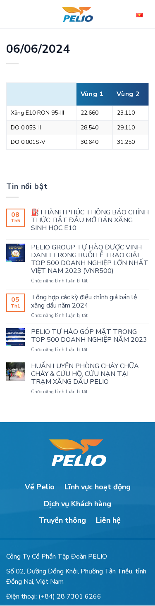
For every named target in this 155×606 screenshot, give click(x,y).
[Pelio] (77, 14)
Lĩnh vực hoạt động (97, 487)
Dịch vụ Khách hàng (77, 504)
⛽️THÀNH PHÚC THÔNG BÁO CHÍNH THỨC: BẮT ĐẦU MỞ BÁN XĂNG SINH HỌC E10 (90, 221)
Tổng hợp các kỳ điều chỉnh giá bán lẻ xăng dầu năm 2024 (84, 301)
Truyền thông (62, 520)
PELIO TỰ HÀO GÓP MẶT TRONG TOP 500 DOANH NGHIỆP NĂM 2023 (89, 336)
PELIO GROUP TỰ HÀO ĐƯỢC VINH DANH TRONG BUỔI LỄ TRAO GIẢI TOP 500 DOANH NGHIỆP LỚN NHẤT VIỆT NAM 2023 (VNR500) (89, 259)
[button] (14, 14)
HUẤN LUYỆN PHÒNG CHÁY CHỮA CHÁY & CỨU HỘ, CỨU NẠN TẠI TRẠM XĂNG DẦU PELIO (85, 374)
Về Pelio (40, 487)
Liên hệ (108, 520)
